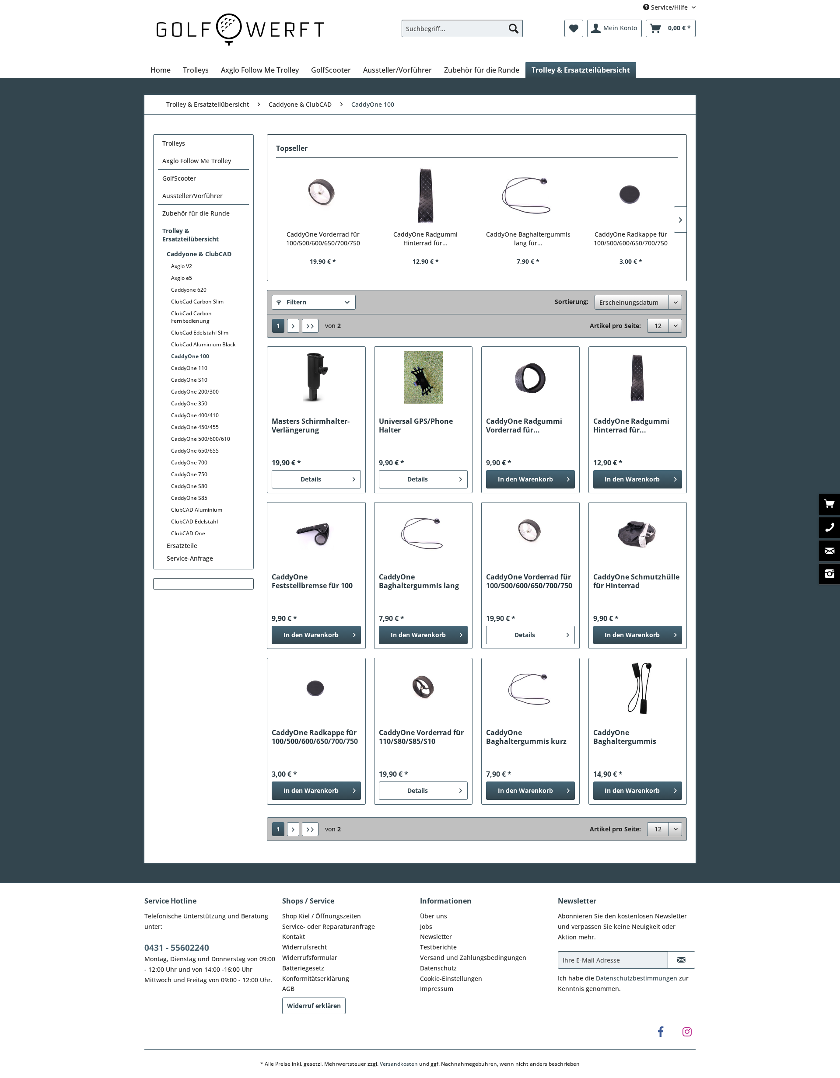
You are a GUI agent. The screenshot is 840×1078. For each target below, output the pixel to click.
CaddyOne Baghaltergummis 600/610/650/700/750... (632, 737)
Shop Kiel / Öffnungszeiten (321, 916)
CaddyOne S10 (189, 380)
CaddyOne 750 (189, 474)
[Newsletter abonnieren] (681, 960)
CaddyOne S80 (189, 486)
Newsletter (436, 936)
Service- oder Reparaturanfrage (328, 926)
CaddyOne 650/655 (195, 450)
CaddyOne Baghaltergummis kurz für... (526, 737)
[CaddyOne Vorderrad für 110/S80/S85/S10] (423, 689)
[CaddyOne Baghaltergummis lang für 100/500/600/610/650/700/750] (528, 195)
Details (311, 479)
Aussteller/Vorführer (192, 196)
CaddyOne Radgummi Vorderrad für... (524, 425)
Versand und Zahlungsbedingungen (473, 957)
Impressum (436, 988)
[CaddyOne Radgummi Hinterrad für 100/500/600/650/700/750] (426, 195)
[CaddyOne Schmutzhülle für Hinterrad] (637, 533)
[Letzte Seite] (310, 326)
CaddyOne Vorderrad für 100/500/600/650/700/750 (323, 238)
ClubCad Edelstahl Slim (199, 332)
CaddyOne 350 (189, 403)
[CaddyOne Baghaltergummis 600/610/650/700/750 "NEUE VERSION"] (637, 689)
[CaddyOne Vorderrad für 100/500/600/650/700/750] (323, 195)
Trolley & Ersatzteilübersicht (190, 235)
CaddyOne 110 (189, 368)
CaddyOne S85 (189, 498)
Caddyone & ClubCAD (199, 254)
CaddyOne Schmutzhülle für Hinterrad (636, 581)
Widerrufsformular (309, 957)
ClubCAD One (188, 533)
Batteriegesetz (303, 968)
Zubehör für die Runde (196, 213)
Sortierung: (571, 301)
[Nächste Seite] (293, 326)
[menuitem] (462, 28)
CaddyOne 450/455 (195, 427)
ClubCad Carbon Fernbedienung (191, 317)
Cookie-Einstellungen (451, 978)
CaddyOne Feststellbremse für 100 (312, 581)
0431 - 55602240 (176, 947)
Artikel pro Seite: (615, 325)
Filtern (295, 302)
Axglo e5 (181, 278)
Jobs (426, 926)
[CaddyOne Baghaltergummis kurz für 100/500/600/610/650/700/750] (530, 689)
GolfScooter (179, 178)
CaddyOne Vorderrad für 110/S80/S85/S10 (421, 737)
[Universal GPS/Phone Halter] (423, 377)
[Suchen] (513, 28)
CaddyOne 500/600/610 (200, 439)
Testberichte (438, 947)
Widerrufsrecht (304, 947)
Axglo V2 (181, 266)
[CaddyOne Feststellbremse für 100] (316, 533)
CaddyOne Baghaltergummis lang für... (528, 238)
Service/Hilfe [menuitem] (669, 7)
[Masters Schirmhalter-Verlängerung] (316, 377)
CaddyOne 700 (189, 462)
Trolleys (173, 143)
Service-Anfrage (190, 558)
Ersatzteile (182, 545)
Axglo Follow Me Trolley (196, 161)
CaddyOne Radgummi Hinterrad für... (425, 238)
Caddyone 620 (188, 289)
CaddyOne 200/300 (195, 391)
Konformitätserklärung (315, 978)
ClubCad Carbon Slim (197, 301)
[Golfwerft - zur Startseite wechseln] (240, 28)
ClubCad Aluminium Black (203, 344)
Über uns (433, 916)
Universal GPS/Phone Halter (416, 425)
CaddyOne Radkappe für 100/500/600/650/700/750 (631, 238)
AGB (288, 988)
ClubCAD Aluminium (196, 509)
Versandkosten (399, 1064)
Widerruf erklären (314, 1005)
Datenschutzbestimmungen (636, 978)
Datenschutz (438, 968)
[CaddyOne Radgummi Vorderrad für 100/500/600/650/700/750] (530, 377)
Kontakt (293, 936)
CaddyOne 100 (190, 356)
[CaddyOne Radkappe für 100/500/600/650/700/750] (631, 195)
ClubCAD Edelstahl (194, 521)
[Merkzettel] (573, 28)
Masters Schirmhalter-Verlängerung (311, 425)
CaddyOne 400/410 (195, 415)
